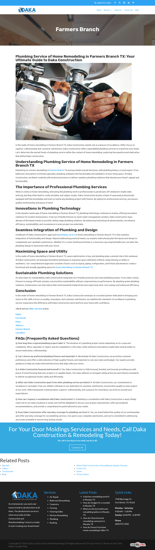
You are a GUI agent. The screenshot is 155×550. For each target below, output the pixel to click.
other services (35, 308)
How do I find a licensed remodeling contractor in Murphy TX (94, 521)
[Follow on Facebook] (115, 3)
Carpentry (54, 504)
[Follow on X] (119, 3)
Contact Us (128, 10)
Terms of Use (110, 543)
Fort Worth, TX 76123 (125, 502)
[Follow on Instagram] (124, 3)
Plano (18, 322)
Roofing (53, 522)
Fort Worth (21, 318)
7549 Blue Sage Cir (123, 499)
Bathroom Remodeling (60, 500)
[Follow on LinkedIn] (128, 3)
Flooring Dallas (56, 511)
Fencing (53, 508)
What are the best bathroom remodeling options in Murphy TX (96, 512)
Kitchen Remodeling (59, 515)
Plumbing (54, 519)
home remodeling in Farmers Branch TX (74, 267)
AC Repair (54, 497)
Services (107, 10)
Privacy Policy (94, 543)
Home (99, 10)
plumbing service (67, 235)
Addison (19, 325)
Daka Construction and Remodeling (45, 543)
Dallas (18, 314)
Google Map (21, 546)
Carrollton (20, 333)
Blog (137, 10)
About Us (118, 10)
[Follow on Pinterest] (133, 3)
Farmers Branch (56, 170)
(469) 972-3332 (104, 3)
